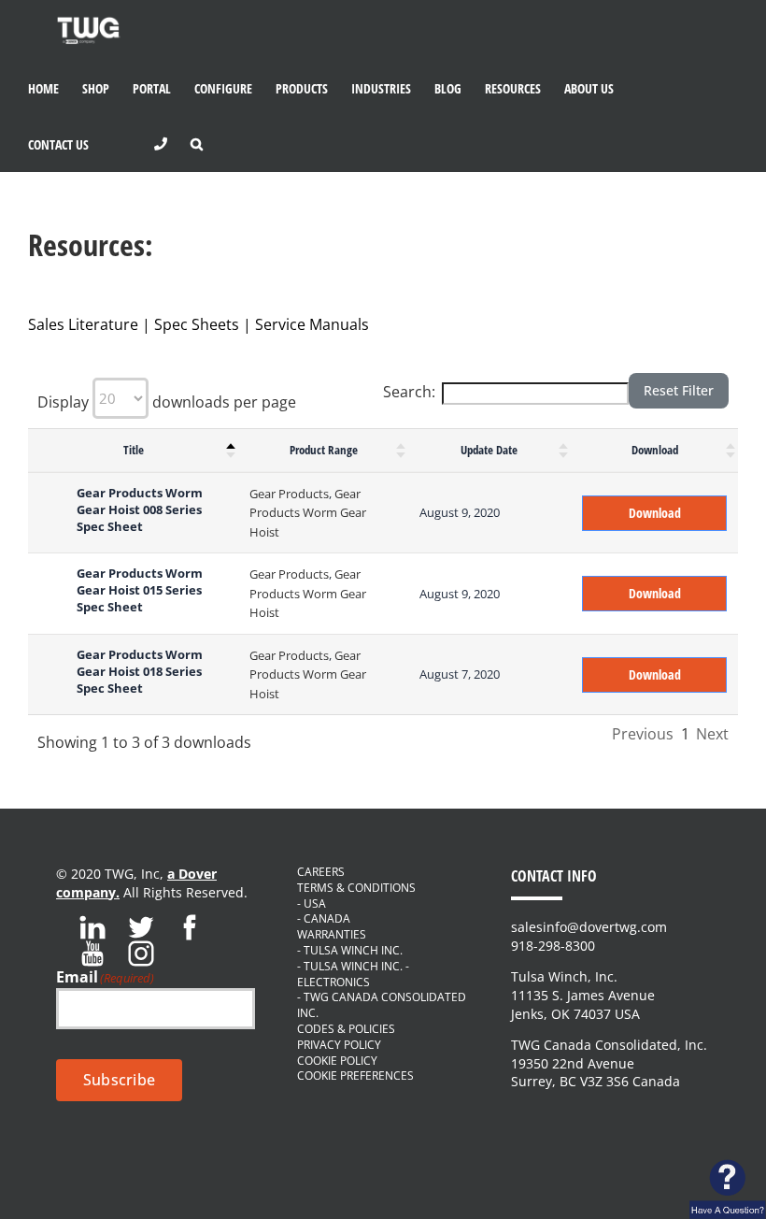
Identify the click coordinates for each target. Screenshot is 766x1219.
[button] (197, 144)
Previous (643, 734)
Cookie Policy (337, 1061)
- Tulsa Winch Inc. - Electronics (353, 974)
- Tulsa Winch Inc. (350, 950)
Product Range (324, 449)
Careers (321, 872)
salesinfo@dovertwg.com (589, 927)
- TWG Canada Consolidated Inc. (381, 1005)
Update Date (489, 449)
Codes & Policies (346, 1029)
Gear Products (289, 493)
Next (712, 734)
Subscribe (119, 1079)
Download (654, 449)
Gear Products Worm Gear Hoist (307, 512)
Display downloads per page (166, 402)
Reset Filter (679, 390)
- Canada (323, 918)
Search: (409, 391)
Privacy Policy (339, 1045)
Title (133, 449)
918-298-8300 (553, 945)
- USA (311, 903)
